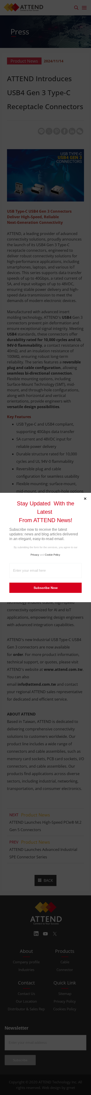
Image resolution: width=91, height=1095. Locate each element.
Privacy (35, 554)
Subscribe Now (46, 588)
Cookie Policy (52, 554)
